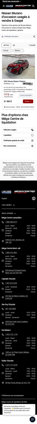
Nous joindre (7, 213)
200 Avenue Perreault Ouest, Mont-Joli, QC (15, 271)
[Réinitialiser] (14, 45)
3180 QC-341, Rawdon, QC (14, 241)
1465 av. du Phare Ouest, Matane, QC (17, 353)
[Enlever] (9, 50)
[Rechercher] (33, 6)
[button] (33, 406)
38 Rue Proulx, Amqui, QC (17, 383)
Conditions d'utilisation (18, 177)
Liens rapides (7, 205)
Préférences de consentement (13, 395)
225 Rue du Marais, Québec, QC (16, 297)
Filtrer (7, 45)
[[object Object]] (34, 36)
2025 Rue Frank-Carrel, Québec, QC (16, 323)
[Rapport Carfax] (28, 84)
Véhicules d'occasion (11, 36)
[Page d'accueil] (3, 36)
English (4, 198)
